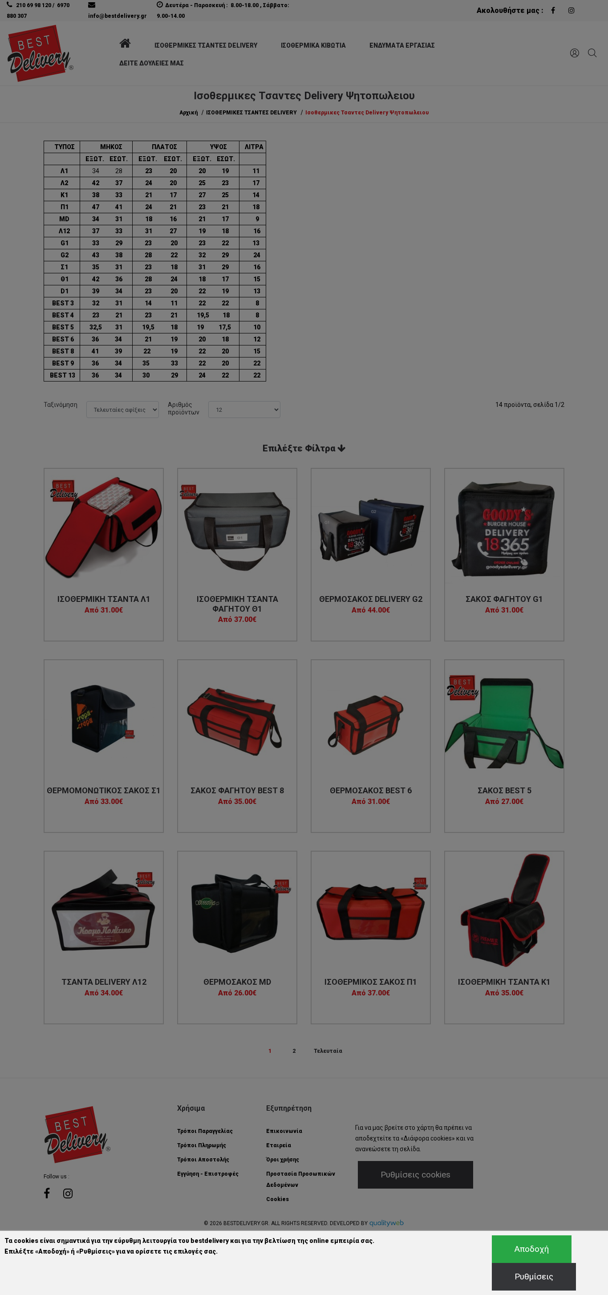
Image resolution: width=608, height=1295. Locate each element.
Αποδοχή (532, 1249)
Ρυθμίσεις (534, 1276)
